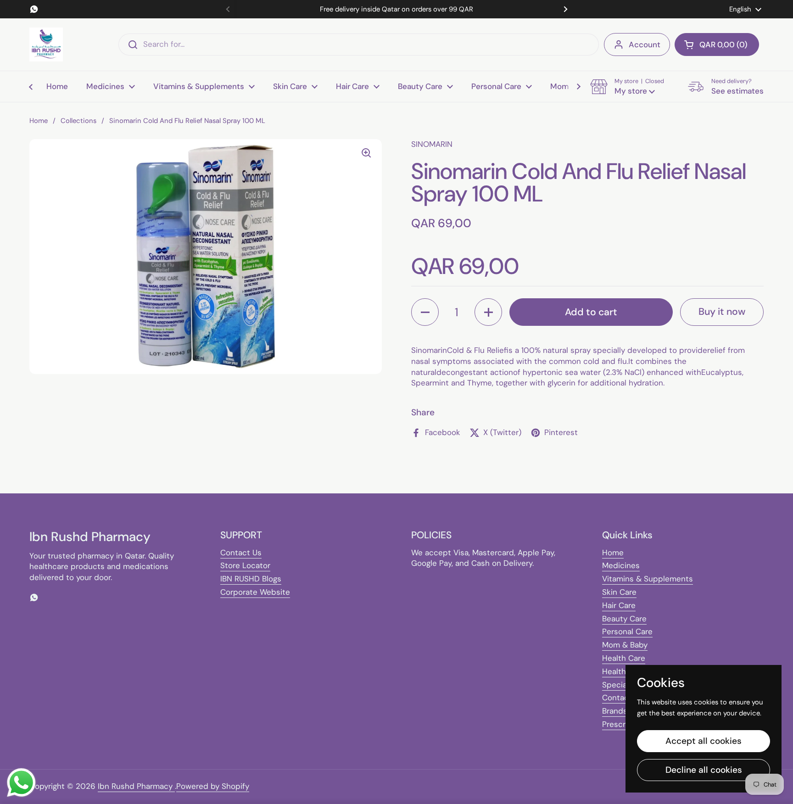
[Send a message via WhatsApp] (21, 782)
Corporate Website (255, 592)
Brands (614, 711)
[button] (717, 44)
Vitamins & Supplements (647, 579)
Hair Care (619, 605)
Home (38, 120)
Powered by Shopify (212, 786)
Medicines (621, 565)
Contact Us (241, 552)
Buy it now (721, 311)
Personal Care (627, 631)
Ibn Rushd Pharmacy (136, 786)
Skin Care (619, 592)
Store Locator (245, 565)
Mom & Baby (625, 645)
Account (644, 44)
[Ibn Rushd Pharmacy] (46, 44)
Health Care (623, 658)
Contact (617, 697)
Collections (78, 120)
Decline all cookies (703, 770)
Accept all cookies (703, 741)
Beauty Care (624, 619)
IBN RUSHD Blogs (250, 579)
